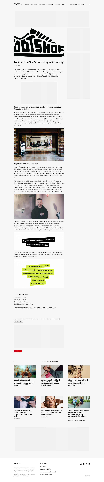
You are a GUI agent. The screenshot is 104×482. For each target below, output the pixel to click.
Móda (26, 4)
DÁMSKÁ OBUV (26, 319)
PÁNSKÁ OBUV (35, 319)
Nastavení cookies (46, 475)
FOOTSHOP (43, 319)
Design (57, 4)
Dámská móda (21, 388)
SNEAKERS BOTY (18, 321)
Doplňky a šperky (56, 388)
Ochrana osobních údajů (48, 472)
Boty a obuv (17, 65)
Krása (63, 4)
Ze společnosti (72, 4)
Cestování (81, 4)
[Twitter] (86, 464)
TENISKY (50, 319)
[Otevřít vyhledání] (88, 4)
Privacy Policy (16, 475)
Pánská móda (17, 418)
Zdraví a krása (71, 388)
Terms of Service (24, 475)
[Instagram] (81, 464)
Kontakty (43, 463)
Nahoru (87, 476)
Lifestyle (33, 4)
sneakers (56, 319)
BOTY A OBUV (18, 319)
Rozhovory (50, 4)
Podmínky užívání (45, 469)
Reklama (43, 466)
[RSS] (89, 464)
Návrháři (41, 4)
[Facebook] (84, 464)
